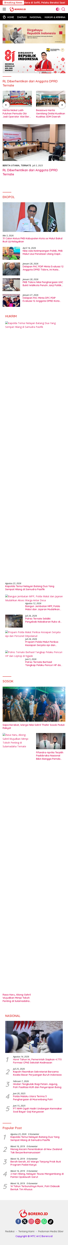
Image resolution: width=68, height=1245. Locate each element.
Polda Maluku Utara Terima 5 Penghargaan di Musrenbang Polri (33, 1098)
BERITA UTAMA (11, 165)
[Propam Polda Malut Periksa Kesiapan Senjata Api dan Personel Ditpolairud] (34, 634)
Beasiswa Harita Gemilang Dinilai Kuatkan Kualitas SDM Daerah (50, 113)
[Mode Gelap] (58, 9)
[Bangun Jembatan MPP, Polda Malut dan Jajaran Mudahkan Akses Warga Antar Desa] (34, 598)
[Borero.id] (17, 9)
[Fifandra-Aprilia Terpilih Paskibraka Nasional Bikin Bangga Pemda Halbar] (50, 741)
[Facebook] (18, 1222)
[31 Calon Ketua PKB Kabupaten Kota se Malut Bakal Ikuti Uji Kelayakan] (34, 217)
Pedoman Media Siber (51, 1231)
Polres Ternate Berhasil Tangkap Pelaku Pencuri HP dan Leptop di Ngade (43, 663)
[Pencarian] (63, 9)
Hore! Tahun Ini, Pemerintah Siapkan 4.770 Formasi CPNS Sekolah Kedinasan (37, 1061)
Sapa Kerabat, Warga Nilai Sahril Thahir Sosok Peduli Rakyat (34, 726)
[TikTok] (50, 1221)
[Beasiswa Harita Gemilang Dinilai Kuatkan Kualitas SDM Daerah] (50, 99)
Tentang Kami (26, 1231)
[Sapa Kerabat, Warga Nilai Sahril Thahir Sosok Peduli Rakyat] (34, 704)
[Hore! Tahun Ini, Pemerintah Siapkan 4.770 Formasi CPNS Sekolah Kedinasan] (34, 1037)
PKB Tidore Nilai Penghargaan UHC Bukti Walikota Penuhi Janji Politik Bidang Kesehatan (43, 284)
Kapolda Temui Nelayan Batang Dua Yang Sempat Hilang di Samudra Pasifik (29, 588)
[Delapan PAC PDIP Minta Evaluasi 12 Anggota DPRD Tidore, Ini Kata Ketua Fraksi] (11, 269)
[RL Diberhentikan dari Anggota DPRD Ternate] (34, 142)
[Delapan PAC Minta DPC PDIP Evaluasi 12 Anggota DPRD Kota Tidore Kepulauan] (11, 300)
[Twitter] (25, 1222)
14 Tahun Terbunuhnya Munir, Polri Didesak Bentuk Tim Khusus (35, 1188)
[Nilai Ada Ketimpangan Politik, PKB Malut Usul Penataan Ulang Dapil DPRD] (11, 253)
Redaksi (9, 1231)
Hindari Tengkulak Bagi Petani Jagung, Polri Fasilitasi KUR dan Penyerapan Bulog (37, 1086)
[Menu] (5, 9)
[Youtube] (37, 1222)
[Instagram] (31, 1222)
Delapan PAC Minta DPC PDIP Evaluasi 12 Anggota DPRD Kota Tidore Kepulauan (41, 299)
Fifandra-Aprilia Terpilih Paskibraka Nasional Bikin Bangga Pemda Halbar (49, 755)
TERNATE (26, 165)
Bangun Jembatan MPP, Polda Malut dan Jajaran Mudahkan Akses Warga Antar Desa (42, 608)
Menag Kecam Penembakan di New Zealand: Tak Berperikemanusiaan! (36, 1151)
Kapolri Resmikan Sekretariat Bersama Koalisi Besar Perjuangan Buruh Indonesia (37, 1073)
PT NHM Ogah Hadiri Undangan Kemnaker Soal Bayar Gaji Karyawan (37, 1110)
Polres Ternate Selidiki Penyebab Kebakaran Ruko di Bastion (42, 620)
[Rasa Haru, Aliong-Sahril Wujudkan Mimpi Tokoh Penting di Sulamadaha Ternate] (17, 862)
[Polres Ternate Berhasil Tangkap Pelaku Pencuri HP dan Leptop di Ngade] (34, 654)
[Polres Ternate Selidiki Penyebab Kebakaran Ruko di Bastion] (14, 621)
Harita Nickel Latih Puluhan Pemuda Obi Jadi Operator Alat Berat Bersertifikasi (17, 113)
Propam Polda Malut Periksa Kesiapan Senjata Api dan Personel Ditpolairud (41, 643)
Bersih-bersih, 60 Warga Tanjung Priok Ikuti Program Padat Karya (35, 1163)
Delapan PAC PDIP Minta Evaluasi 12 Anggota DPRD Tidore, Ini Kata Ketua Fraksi (43, 268)
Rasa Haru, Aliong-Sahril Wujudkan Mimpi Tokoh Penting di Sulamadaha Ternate (17, 998)
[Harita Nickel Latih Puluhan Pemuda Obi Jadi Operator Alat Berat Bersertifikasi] (17, 99)
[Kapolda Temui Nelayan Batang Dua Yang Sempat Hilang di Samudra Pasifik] (34, 450)
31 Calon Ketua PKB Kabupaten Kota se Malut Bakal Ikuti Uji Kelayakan (32, 240)
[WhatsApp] (44, 1222)
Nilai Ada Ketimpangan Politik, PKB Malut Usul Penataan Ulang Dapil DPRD (43, 252)
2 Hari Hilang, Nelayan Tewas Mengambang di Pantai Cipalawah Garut (37, 1175)
